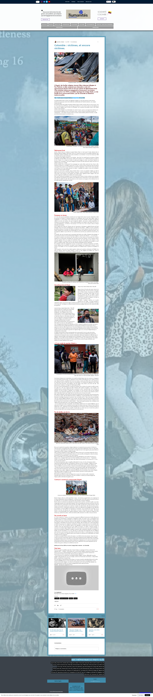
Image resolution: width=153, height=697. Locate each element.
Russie (59, 662)
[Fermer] (151, 695)
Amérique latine (57, 668)
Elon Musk (54, 672)
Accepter (147, 695)
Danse (87, 662)
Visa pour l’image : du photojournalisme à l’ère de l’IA (75, 630)
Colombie (57, 598)
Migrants (101, 670)
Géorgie (95, 670)
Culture (74, 666)
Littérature (70, 670)
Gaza (84, 672)
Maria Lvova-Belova (99, 664)
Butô (79, 672)
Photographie (73, 672)
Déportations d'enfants (63, 672)
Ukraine (54, 662)
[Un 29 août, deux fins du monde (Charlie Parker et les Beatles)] (57, 623)
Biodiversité (77, 670)
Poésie (70, 664)
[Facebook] (44, 2)
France (59, 666)
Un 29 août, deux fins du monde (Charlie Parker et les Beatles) (56, 630)
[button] (58, 681)
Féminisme (95, 674)
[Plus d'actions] (98, 42)
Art (54, 664)
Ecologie (72, 662)
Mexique (101, 666)
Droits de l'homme (61, 670)
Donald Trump (100, 662)
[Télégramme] (47, 2)
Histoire (92, 668)
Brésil (80, 666)
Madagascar (101, 672)
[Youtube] (49, 2)
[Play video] (76, 577)
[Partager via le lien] (60, 605)
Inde (55, 670)
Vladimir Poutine (79, 662)
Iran (81, 668)
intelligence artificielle (91, 672)
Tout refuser (140, 695)
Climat (69, 666)
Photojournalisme (99, 668)
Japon (84, 666)
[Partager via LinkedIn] (57, 605)
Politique (76, 668)
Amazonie (65, 668)
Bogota (75, 598)
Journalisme (84, 670)
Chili (65, 666)
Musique (90, 666)
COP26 (90, 670)
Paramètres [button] (134, 695)
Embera (71, 598)
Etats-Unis (93, 662)
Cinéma (91, 664)
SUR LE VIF (56, 601)
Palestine (101, 674)
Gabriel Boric (88, 674)
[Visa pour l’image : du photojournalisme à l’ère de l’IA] (76, 623)
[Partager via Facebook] (55, 605)
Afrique (95, 666)
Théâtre (85, 664)
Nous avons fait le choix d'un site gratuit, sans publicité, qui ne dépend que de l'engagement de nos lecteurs (51, 13)
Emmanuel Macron (78, 664)
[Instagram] (42, 2)
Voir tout (103, 615)
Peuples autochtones (64, 598)
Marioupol (86, 668)
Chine (70, 668)
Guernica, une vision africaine (94, 630)
